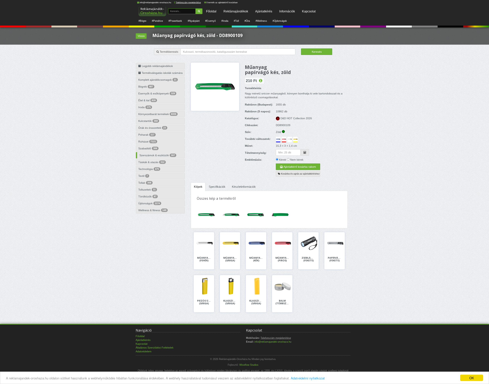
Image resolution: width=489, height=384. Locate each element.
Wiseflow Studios (248, 365)
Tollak (144, 182)
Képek (198, 186)
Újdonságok (149, 203)
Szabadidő (147, 148)
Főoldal (211, 11)
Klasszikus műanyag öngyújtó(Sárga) (230, 302)
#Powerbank (175, 20)
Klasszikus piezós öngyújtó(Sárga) (256, 302)
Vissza (141, 36)
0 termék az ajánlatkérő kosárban (222, 2)
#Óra (247, 20)
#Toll (236, 20)
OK (471, 377)
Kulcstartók (148, 120)
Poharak (146, 134)
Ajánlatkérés (263, 11)
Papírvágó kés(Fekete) (334, 259)
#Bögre (142, 20)
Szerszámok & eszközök (157, 155)
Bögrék (145, 86)
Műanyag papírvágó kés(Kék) (256, 259)
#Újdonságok (280, 20)
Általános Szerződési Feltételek (154, 347)
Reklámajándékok (235, 11)
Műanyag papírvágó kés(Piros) (282, 259)
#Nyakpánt (194, 20)
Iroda (144, 107)
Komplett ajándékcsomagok (157, 79)
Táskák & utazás (151, 162)
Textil (143, 175)
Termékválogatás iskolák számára (162, 72)
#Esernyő (210, 20)
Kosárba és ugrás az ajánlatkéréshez (300, 173)
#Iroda (224, 20)
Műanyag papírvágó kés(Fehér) (204, 259)
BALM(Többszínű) (282, 302)
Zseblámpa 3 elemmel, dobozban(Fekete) (308, 259)
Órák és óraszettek (152, 127)
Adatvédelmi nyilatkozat (308, 378)
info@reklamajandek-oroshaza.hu (155, 2)
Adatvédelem (143, 351)
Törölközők (147, 196)
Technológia (148, 169)
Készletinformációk (244, 186)
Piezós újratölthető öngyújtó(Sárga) (204, 302)
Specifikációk (217, 186)
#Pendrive (157, 20)
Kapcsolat (309, 11)
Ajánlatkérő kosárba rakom (299, 166)
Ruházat (147, 141)
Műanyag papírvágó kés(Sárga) (230, 259)
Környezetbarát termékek (157, 114)
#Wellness (261, 20)
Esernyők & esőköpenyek (156, 93)
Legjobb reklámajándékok (157, 66)
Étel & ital (147, 100)
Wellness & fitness (152, 210)
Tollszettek (147, 189)
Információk (287, 11)
